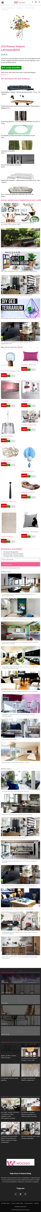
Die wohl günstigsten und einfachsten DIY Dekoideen (19, 271)
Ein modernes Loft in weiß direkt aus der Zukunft (15, 791)
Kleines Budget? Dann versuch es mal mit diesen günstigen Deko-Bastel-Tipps (17, 223)
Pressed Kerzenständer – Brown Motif (10, 121)
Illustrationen (19, 8)
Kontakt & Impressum (20, 1206)
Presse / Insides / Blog (17, 1203)
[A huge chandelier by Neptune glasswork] (30, 1070)
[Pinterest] (39, 2)
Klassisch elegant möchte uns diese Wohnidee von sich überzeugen (20, 691)
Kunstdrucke (11, 8)
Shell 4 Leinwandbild (6, 165)
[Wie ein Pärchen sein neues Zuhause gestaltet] (30, 1128)
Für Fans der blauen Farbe (9, 739)
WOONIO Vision (5, 1203)
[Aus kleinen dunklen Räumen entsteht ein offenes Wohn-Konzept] (30, 1104)
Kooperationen (29, 1203)
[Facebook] (32, 2)
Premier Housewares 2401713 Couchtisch (12, 106)
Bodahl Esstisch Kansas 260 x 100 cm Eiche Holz (14, 92)
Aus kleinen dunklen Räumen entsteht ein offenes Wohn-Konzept (29, 1114)
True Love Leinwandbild (7, 151)
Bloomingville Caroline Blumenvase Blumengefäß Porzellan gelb (18, 135)
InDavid (36, 1203)
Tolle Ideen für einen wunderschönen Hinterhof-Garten (19, 248)
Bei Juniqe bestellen (11, 68)
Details (12, 376)
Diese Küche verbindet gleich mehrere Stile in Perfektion (17, 814)
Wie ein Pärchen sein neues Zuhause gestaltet (16, 295)
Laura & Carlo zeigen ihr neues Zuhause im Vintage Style (17, 909)
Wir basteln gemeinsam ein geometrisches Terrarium (18, 318)
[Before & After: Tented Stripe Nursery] (10, 1049)
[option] (20, 95)
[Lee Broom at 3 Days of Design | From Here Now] (30, 1050)
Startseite (3, 8)
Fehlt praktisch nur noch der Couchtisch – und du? (16, 762)
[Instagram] (35, 2)
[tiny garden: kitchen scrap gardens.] (10, 1070)
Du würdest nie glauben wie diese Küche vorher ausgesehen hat (17, 342)
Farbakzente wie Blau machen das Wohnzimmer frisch (17, 619)
